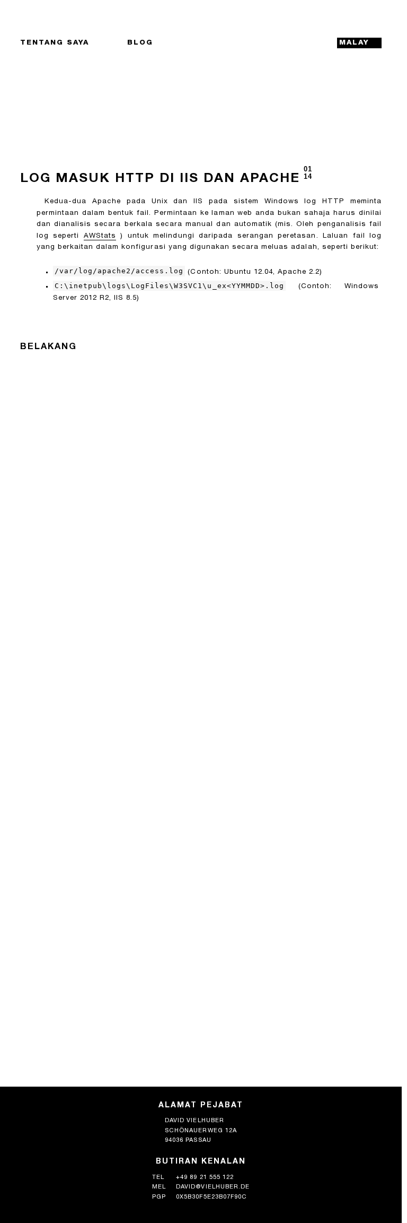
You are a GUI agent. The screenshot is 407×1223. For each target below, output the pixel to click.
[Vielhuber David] (201, 43)
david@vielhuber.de (213, 1187)
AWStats (100, 236)
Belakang (48, 347)
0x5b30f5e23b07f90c (211, 1197)
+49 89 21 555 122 (204, 1178)
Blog (140, 43)
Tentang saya (54, 43)
